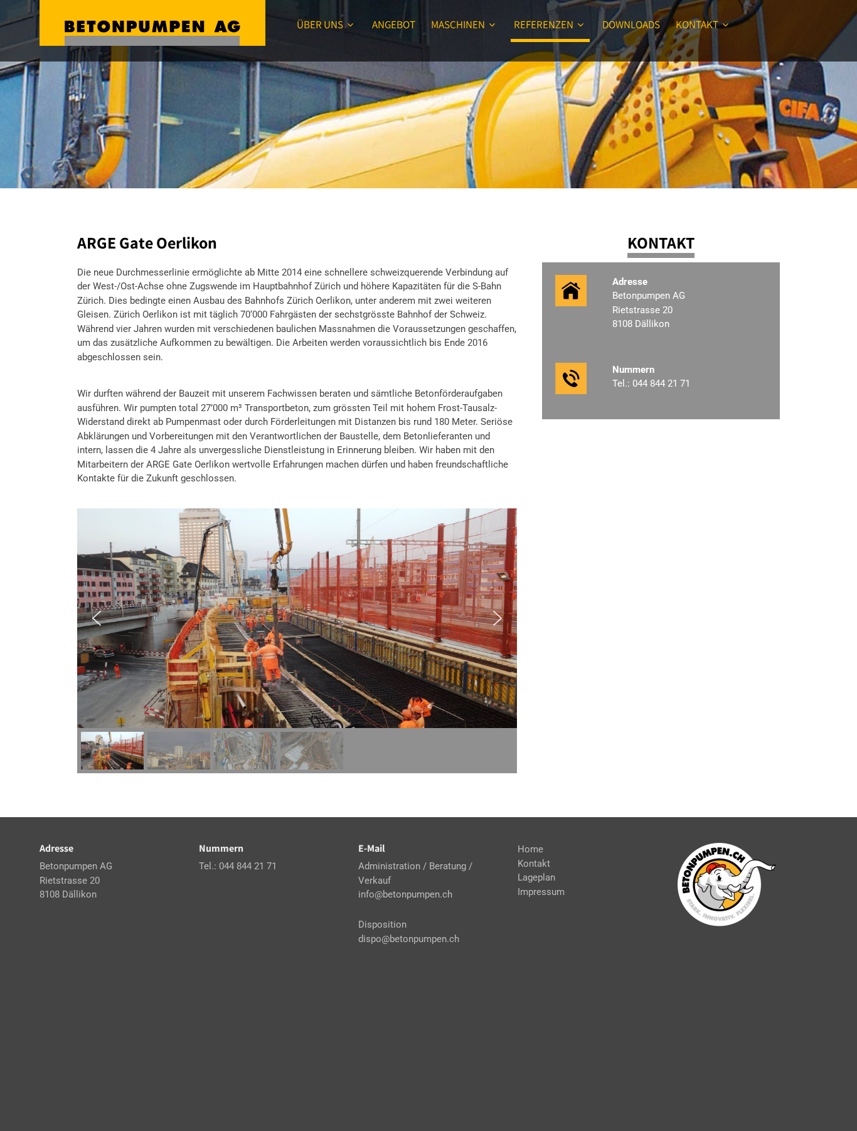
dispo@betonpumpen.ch (408, 939)
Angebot (393, 24)
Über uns (320, 24)
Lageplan (536, 877)
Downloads (631, 24)
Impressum (541, 892)
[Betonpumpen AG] (152, 23)
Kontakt (697, 24)
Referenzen (543, 24)
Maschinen (458, 24)
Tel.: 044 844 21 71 (651, 383)
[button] (97, 618)
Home (530, 849)
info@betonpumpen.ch (405, 894)
